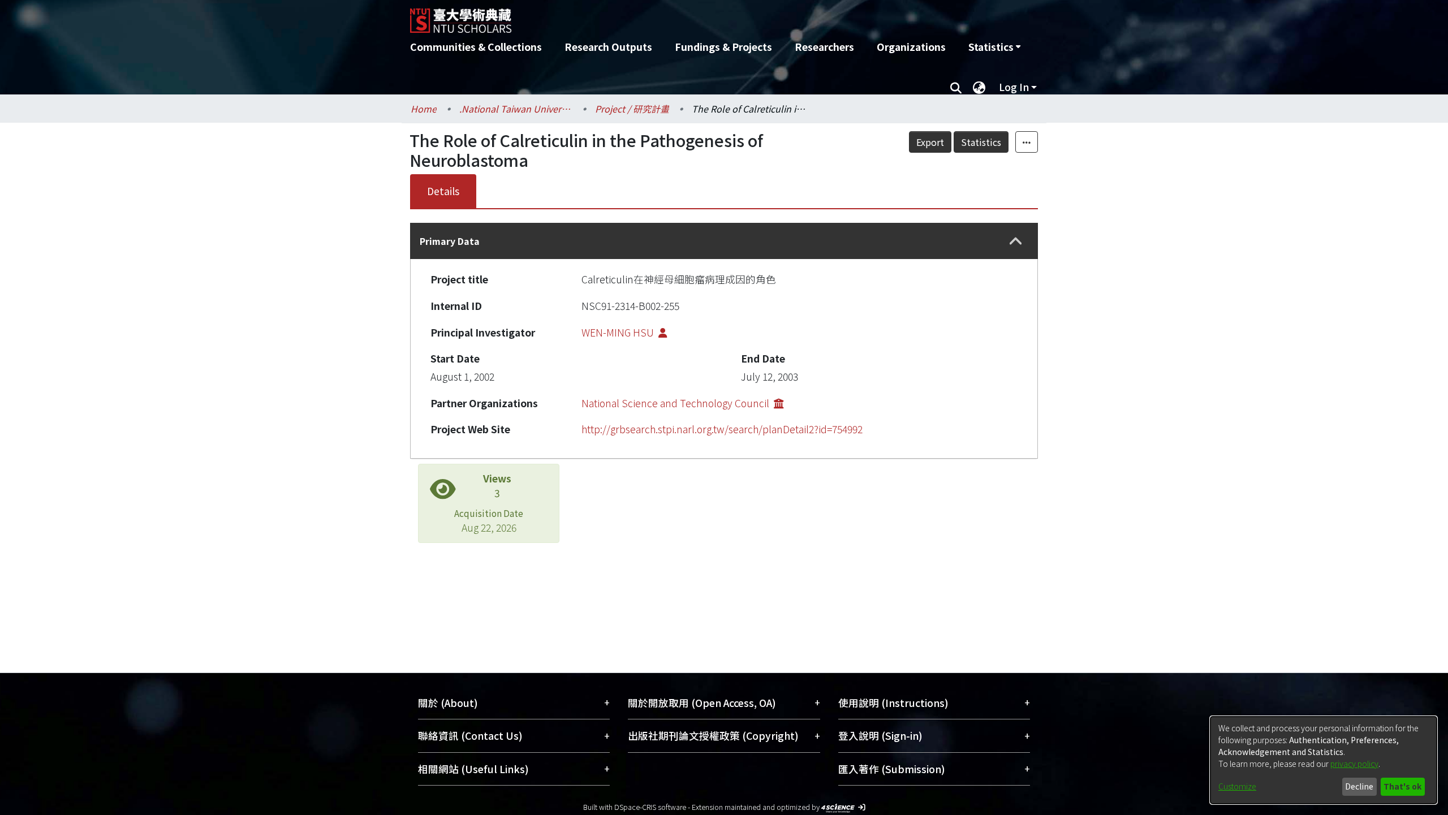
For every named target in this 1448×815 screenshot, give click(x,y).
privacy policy (1354, 763)
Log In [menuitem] (1014, 87)
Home (424, 108)
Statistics (981, 142)
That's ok (1402, 786)
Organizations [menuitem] (911, 47)
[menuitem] (994, 47)
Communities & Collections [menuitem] (476, 47)
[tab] (724, 241)
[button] (1015, 241)
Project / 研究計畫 (632, 108)
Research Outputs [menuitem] (608, 47)
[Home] (663, 16)
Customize (1237, 786)
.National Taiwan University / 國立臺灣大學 (515, 108)
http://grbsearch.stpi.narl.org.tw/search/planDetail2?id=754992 (722, 429)
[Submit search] (956, 87)
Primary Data (450, 241)
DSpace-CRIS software (650, 806)
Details (443, 191)
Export (930, 142)
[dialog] (1323, 760)
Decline (1359, 786)
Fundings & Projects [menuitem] (723, 47)
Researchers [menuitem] (824, 47)
